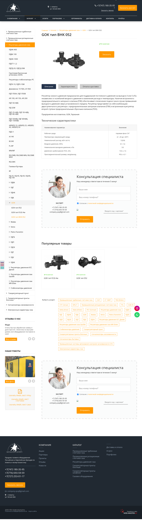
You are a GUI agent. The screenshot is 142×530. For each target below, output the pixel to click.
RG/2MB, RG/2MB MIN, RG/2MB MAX (21, 156)
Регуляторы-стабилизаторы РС (21, 79)
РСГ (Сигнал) (91, 310)
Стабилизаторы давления (21, 288)
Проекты (42, 458)
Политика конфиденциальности (16, 511)
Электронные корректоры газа (20, 310)
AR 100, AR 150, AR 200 (18, 98)
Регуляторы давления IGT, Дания (20, 268)
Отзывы (42, 462)
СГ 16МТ (108, 300)
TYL (122, 305)
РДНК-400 (13, 49)
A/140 (11, 136)
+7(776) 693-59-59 (14, 472)
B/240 (11, 141)
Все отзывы (11, 339)
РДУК (13, 262)
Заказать (107, 54)
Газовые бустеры (16, 166)
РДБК (13, 182)
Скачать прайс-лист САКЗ (20, 405)
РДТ (12, 252)
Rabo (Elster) (77, 310)
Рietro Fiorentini (17, 232)
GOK (13, 203)
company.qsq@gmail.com (59, 212)
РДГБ (13, 237)
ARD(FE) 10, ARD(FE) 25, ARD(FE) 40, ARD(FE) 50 (21, 126)
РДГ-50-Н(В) (13, 103)
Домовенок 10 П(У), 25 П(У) (20, 89)
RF (10, 171)
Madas (13, 222)
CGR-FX (130, 305)
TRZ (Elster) (119, 300)
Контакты (110, 18)
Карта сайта (33, 511)
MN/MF (12, 150)
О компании (12, 18)
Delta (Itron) (64, 310)
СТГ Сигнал (64, 305)
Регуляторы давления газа (19, 45)
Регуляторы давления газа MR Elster (20, 282)
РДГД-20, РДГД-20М (17, 68)
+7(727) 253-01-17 (14, 476)
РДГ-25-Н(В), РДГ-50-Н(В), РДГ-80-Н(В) (19, 113)
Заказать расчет (127, 8)
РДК (12, 198)
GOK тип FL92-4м (18, 212)
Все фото (10, 381)
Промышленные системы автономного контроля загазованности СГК (86, 344)
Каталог (30, 18)
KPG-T (75, 305)
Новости (42, 465)
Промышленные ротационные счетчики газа (19, 39)
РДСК (13, 247)
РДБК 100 (13, 54)
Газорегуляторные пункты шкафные (84, 472)
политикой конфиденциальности (100, 203)
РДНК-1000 (13, 59)
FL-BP (11, 146)
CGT (98, 300)
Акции (41, 451)
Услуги (45, 18)
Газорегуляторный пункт (18, 293)
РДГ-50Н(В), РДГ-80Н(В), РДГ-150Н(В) (18, 120)
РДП (12, 242)
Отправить (85, 219)
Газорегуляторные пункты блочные (17, 299)
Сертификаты (76, 18)
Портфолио (57, 18)
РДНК (13, 192)
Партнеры (43, 455)
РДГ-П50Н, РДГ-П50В (17, 94)
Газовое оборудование (83, 476)
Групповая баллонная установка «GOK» (18, 74)
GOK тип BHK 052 (18, 217)
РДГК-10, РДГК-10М (17, 84)
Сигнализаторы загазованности (21, 305)
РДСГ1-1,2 (13, 64)
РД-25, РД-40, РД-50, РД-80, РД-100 (20, 177)
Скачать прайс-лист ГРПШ (20, 395)
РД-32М (12, 108)
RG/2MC (12, 162)
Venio (13, 227)
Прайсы (121, 18)
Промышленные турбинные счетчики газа (18, 32)
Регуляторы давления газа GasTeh (20, 275)
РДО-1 (11, 132)
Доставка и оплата (94, 18)
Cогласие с (96, 203)
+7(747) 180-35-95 (106, 5)
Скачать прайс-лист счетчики (20, 400)
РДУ (12, 257)
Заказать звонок (107, 10)
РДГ (12, 187)
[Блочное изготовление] (20, 366)
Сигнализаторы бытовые (69, 339)
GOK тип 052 (16, 208)
